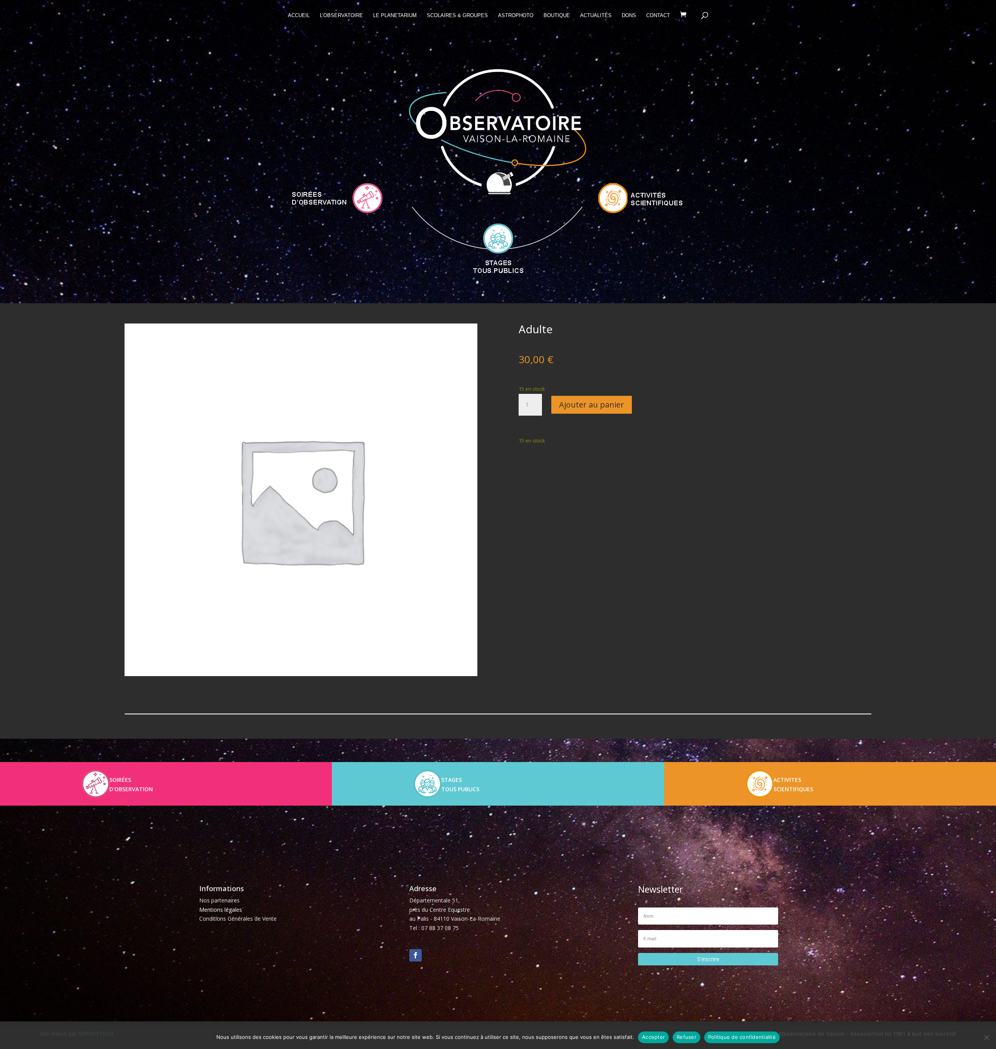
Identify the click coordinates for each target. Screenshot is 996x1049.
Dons (629, 15)
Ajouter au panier (591, 404)
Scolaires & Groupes (457, 15)
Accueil (299, 15)
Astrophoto (515, 15)
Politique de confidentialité (742, 1037)
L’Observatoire (341, 15)
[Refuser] (986, 1037)
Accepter (653, 1037)
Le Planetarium (395, 15)
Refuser (686, 1037)
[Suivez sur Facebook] (415, 955)
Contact (658, 15)
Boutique (557, 15)
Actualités (596, 15)
